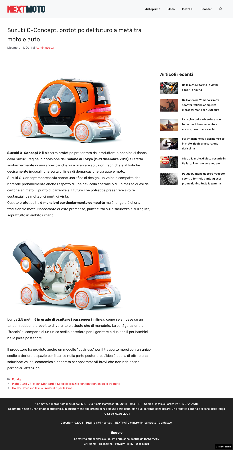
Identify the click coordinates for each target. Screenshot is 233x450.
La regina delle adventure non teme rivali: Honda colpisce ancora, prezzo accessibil (201, 124)
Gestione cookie (223, 447)
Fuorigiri (17, 379)
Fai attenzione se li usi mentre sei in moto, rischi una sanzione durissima (203, 143)
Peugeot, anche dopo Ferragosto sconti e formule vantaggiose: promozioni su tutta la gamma (203, 178)
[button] (221, 9)
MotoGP (187, 9)
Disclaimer (142, 443)
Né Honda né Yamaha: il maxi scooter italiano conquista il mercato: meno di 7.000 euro (201, 105)
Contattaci (165, 422)
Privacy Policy (124, 443)
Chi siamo (90, 443)
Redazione (105, 443)
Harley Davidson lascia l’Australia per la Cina (42, 388)
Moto (171, 9)
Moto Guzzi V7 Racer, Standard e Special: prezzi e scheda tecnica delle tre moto (66, 383)
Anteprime (152, 9)
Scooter (206, 9)
